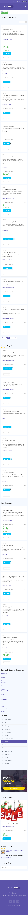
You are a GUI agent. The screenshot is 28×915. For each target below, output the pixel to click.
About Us (4, 892)
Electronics (3, 685)
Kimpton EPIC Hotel (7, 29)
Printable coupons (16, 897)
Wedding (3, 711)
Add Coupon (4, 12)
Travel (2, 706)
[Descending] (26, 22)
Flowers (3, 689)
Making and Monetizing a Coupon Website (14, 851)
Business (3, 677)
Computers (3, 682)
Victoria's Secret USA (7, 450)
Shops (8, 895)
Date (20, 22)
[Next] (13, 338)
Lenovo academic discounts (10, 157)
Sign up (24, 1)
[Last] (15, 338)
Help (13, 893)
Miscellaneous (4, 699)
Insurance (3, 698)
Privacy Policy (10, 892)
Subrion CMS (5, 135)
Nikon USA (5, 418)
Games (6, 741)
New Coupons (14, 895)
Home (2, 11)
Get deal (7, 53)
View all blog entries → (6, 857)
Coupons (4, 895)
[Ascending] (24, 22)
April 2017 (4, 867)
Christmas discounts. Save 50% (10, 189)
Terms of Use (17, 892)
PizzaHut (5, 73)
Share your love (14, 788)
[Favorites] (13, 1)
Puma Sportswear (7, 104)
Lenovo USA (5, 167)
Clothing (3, 680)
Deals (9, 897)
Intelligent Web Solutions (8, 198)
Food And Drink (4, 690)
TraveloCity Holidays (7, 39)
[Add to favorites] (24, 44)
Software (3, 703)
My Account (18, 1)
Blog (16, 893)
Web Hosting (4, 708)
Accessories (4, 673)
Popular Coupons (22, 895)
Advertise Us (23, 892)
